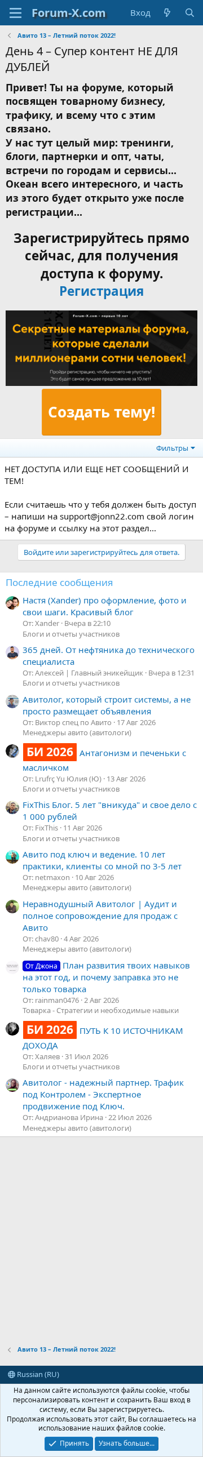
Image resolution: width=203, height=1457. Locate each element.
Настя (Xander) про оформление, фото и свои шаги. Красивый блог (105, 606)
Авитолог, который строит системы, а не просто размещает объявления (107, 705)
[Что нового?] (167, 12)
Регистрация (101, 291)
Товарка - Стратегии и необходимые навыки (101, 1010)
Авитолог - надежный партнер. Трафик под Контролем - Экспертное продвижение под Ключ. (103, 1094)
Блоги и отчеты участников (71, 634)
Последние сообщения (59, 582)
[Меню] (15, 13)
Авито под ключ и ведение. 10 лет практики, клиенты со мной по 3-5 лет (102, 860)
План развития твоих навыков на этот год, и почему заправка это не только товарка (106, 977)
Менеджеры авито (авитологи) (77, 732)
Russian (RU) (37, 1374)
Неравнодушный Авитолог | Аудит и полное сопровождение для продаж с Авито (100, 915)
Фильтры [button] (172, 448)
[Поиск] (190, 12)
